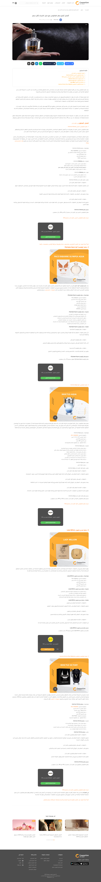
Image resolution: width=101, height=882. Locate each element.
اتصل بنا (61, 860)
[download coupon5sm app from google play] (75, 863)
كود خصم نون (33, 858)
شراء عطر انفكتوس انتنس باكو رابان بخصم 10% (73, 77)
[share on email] (32, 63)
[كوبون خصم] (82, 3)
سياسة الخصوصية (58, 865)
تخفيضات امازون (32, 867)
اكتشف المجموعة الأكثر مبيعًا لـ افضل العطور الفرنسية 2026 (78, 835)
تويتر (20, 863)
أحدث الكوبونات (70, 3)
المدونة (44, 3)
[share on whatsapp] (40, 63)
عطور (82, 10)
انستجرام (19, 858)
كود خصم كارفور (32, 865)
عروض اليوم (50, 3)
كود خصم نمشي (32, 860)
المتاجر (63, 3)
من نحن (61, 858)
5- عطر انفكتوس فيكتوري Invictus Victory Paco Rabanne (71, 84)
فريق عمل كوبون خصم (57, 867)
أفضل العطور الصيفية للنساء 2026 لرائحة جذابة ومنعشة (51, 835)
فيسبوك (19, 865)
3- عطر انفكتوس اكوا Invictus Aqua (76, 80)
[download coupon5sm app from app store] (84, 863)
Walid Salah (56, 19)
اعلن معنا (60, 863)
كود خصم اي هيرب (32, 863)
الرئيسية (87, 10)
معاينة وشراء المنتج (50, 237)
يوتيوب (19, 860)
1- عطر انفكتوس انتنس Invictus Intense (75, 75)
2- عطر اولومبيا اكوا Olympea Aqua (76, 78)
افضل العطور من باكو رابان (78, 73)
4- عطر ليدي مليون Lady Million (77, 82)
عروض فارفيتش (32, 869)
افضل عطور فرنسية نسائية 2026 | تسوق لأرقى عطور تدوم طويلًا (24, 835)
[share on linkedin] (36, 63)
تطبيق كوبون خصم (45, 858)
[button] (16, 3)
